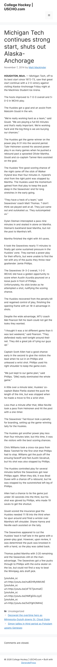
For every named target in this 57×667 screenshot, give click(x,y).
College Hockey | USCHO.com (18, 7)
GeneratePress (28, 662)
